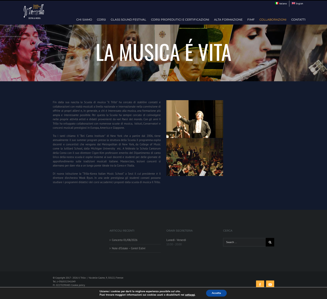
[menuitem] (281, 4)
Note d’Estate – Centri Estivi (128, 248)
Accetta (216, 293)
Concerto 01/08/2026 (124, 240)
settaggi (190, 295)
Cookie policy (78, 285)
